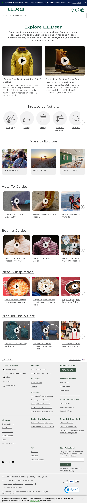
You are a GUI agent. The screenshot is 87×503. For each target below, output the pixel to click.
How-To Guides (15, 186)
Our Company (7, 436)
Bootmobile (64, 390)
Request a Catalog (9, 443)
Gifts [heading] (33, 448)
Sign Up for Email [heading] (67, 448)
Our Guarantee (36, 383)
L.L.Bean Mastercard (68, 427)
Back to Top (8, 360)
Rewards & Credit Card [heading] (70, 419)
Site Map (5, 477)
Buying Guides (14, 230)
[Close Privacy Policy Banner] (83, 499)
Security (32, 477)
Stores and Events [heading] (68, 379)
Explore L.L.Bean (8, 424)
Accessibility (29, 484)
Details (73, 456)
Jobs (4, 439)
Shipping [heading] (35, 366)
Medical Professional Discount (42, 396)
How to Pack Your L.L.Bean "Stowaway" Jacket (43, 346)
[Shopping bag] (83, 10)
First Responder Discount (40, 400)
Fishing (27, 128)
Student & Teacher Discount (41, 408)
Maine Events (65, 386)
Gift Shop (34, 452)
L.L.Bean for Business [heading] (69, 399)
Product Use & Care (18, 316)
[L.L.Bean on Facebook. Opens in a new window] (3, 461)
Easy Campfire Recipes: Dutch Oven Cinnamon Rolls (44, 302)
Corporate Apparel (67, 407)
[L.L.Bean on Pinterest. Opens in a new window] (6, 461)
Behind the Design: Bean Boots (63, 79)
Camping (10, 128)
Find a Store (64, 382)
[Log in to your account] (77, 10)
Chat (8, 377)
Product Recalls (8, 480)
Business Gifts (65, 403)
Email (8, 381)
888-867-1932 (21, 373)
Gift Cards (34, 456)
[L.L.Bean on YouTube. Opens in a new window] (13, 461)
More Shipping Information (41, 373)
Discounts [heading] (35, 392)
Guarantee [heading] (35, 379)
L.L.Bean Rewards (66, 423)
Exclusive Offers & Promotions (42, 412)
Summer (76, 128)
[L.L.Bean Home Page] (19, 10)
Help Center (10, 385)
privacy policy (35, 501)
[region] (43, 3)
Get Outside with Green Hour (42, 427)
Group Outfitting (66, 411)
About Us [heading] (6, 420)
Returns (34, 387)
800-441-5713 (11, 369)
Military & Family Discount (40, 404)
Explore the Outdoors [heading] (40, 419)
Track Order (68, 370)
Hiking (43, 128)
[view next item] (82, 122)
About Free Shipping (38, 369)
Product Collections (19, 477)
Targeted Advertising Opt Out (14, 487)
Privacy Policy (68, 471)
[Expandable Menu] (3, 9)
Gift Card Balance (37, 459)
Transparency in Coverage (13, 484)
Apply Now (76, 3)
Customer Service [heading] (10, 366)
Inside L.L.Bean (7, 432)
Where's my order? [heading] (68, 366)
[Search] (3, 15)
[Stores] (73, 10)
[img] (83, 122)
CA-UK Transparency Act (26, 480)
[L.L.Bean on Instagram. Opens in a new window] (10, 461)
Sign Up (65, 465)
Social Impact (7, 428)
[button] (72, 490)
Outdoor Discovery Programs (42, 423)
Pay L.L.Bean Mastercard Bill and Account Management (72, 432)
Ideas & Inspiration (18, 272)
